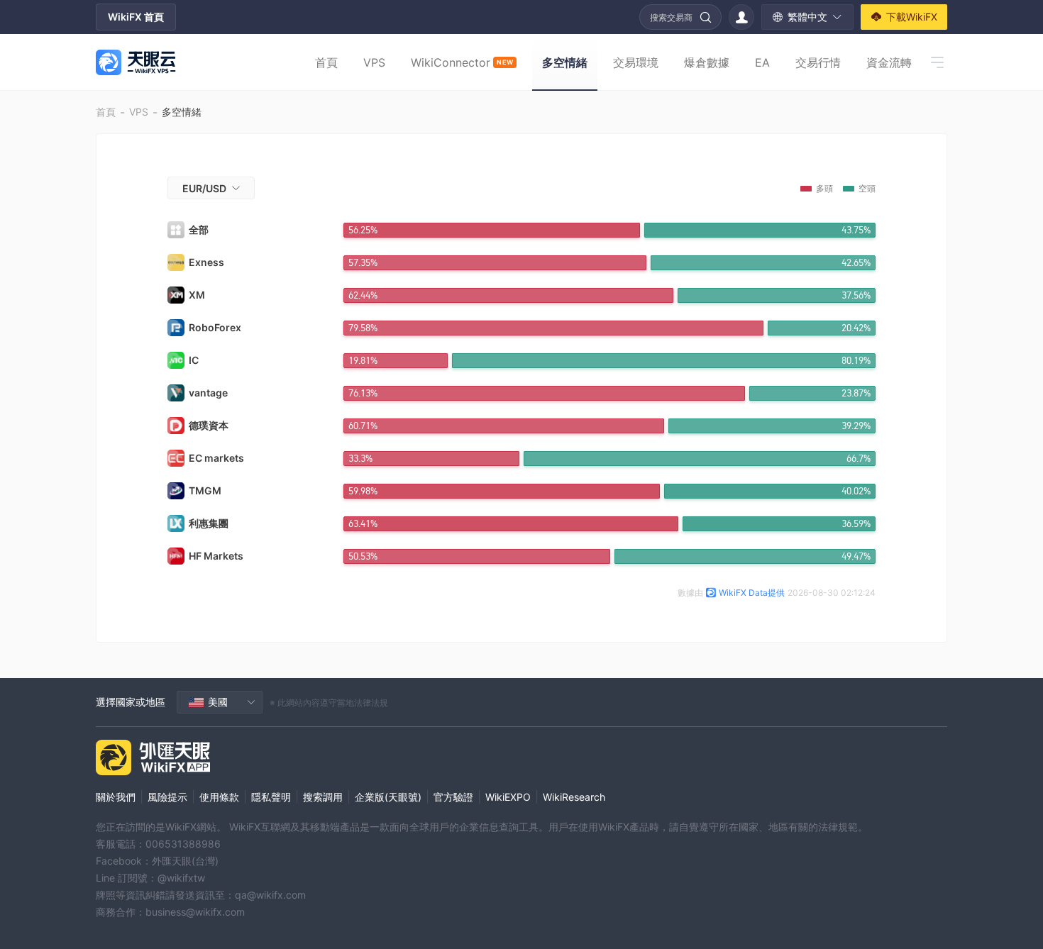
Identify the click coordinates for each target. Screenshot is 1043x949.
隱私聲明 (271, 797)
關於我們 (116, 797)
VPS (374, 62)
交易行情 (818, 62)
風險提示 (167, 797)
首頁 (326, 62)
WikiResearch (574, 797)
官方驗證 (453, 797)
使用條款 (219, 797)
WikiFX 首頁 (136, 17)
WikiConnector (462, 62)
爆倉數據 (706, 62)
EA (762, 62)
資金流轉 (889, 62)
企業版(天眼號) (388, 797)
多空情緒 (564, 62)
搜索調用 (323, 797)
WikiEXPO (508, 797)
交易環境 (635, 62)
